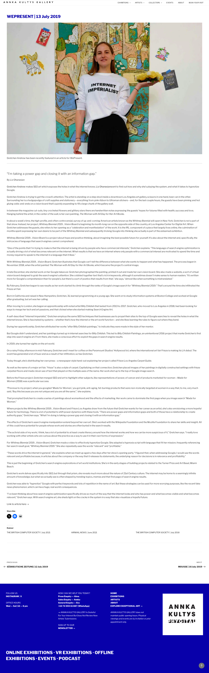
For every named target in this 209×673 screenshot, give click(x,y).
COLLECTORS (154, 3)
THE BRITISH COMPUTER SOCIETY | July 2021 (28, 532)
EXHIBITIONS (123, 3)
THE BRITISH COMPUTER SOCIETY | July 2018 (157, 532)
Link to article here (16, 504)
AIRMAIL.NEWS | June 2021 (84, 532)
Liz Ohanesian (103, 186)
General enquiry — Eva (69, 602)
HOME (113, 593)
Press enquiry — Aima (68, 596)
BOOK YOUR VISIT (196, 3)
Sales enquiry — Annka (69, 599)
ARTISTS (138, 3)
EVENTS (169, 3)
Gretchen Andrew (16, 186)
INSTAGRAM (12, 596)
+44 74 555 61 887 (67, 606)
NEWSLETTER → (66, 628)
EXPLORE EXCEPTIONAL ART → (126, 606)
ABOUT (181, 3)
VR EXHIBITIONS (74, 652)
